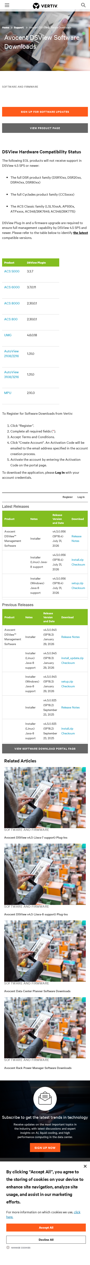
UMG (8, 334)
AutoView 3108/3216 (11, 374)
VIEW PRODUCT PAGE (45, 128)
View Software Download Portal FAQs (45, 749)
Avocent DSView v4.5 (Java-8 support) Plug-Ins (36, 914)
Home (5, 27)
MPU (7, 392)
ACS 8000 (12, 303)
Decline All (46, 1240)
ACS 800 (11, 319)
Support (19, 27)
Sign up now (45, 1147)
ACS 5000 (11, 271)
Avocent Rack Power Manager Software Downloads (38, 1068)
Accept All (46, 1227)
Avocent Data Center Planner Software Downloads (37, 991)
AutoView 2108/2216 (11, 353)
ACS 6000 (12, 287)
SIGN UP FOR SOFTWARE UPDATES (45, 112)
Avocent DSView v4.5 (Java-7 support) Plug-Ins (35, 837)
